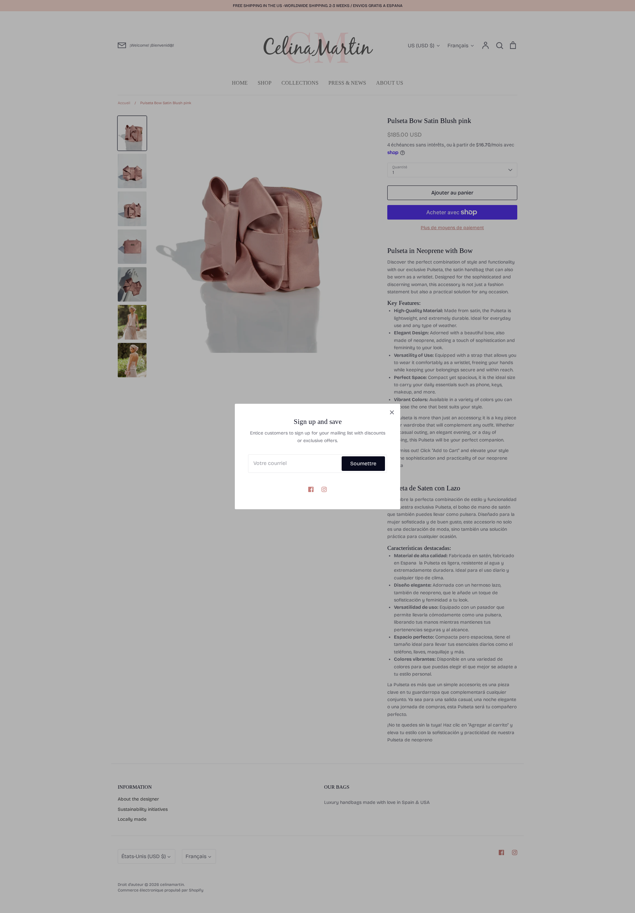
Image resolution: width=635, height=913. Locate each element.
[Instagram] (324, 489)
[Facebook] (311, 489)
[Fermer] (392, 412)
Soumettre (363, 463)
